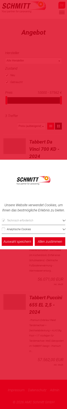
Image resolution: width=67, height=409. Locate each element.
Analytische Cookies (19, 229)
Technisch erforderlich (20, 220)
